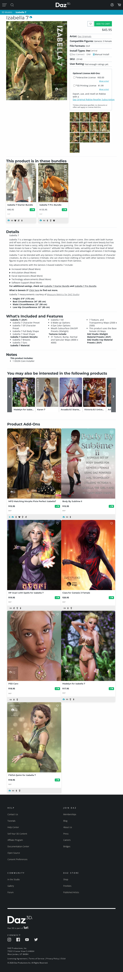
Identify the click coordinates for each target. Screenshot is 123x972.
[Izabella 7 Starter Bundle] (21, 182)
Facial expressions (27, 275)
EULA (63, 958)
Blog (65, 820)
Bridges (66, 846)
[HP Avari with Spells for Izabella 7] (34, 555)
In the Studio (14, 879)
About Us (67, 827)
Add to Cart (103, 23)
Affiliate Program (15, 840)
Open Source (14, 852)
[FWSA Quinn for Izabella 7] (34, 737)
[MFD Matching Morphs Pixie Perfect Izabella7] (34, 463)
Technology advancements (31, 279)
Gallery (11, 885)
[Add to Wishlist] (90, 23)
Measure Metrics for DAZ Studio (63, 294)
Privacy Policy (52, 958)
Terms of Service (36, 958)
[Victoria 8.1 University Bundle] (94, 392)
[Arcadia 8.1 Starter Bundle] (71, 392)
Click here (34, 290)
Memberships (69, 814)
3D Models (7, 12)
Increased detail (26, 269)
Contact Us (13, 814)
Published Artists (71, 892)
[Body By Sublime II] (88, 463)
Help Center (13, 827)
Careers (67, 840)
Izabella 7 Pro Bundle (85, 286)
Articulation (24, 272)
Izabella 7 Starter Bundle (56, 286)
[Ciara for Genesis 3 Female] (88, 555)
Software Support (27, 282)
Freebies (67, 885)
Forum (11, 892)
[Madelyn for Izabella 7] (23, 392)
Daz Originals (84, 36)
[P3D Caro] (34, 646)
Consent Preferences (17, 859)
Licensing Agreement (17, 958)
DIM (89, 54)
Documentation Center (18, 846)
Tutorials (11, 820)
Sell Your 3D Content (17, 833)
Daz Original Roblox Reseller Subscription (94, 99)
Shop (65, 879)
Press (66, 833)
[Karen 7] (47, 392)
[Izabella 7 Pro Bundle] (53, 182)
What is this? (104, 81)
